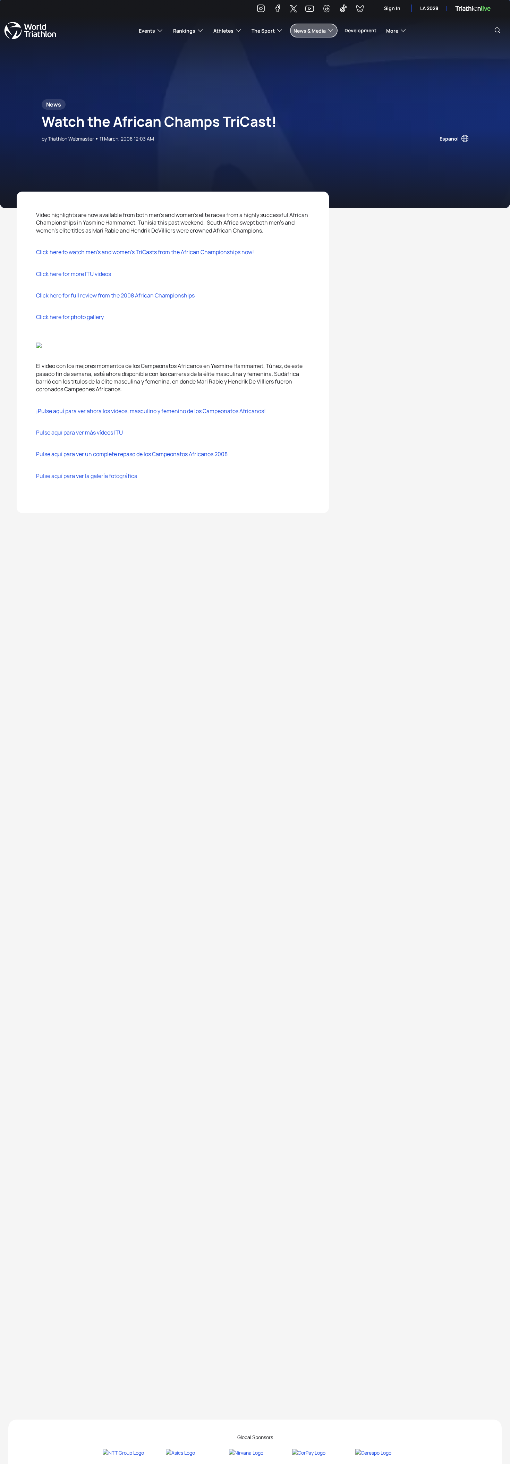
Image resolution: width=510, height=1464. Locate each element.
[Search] (497, 30)
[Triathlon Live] (473, 8)
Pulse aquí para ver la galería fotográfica (86, 476)
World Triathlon (30, 30)
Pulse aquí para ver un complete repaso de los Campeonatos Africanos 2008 (132, 454)
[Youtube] (309, 9)
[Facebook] (277, 9)
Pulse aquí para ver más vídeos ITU (79, 432)
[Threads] (326, 9)
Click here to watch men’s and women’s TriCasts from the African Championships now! (145, 252)
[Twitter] (293, 9)
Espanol (449, 138)
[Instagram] (261, 9)
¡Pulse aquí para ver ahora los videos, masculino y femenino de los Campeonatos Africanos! (151, 411)
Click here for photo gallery (70, 317)
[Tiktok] (343, 9)
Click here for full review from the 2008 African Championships (115, 295)
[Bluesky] (360, 9)
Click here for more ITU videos (73, 274)
